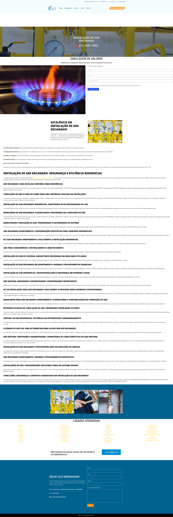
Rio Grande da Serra (108, 440)
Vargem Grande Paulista (152, 440)
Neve (80, 515)
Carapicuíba (21, 436)
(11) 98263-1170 (112, 1)
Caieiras (21, 432)
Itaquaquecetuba (64, 440)
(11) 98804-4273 (122, 1)
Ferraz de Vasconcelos (64, 427)
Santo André (152, 429)
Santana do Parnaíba (152, 427)
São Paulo (20, 425)
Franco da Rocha (64, 431)
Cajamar (21, 434)
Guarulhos (64, 434)
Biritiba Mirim (20, 431)
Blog (82, 8)
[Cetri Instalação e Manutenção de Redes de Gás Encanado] (52, 8)
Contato (88, 8)
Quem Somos (67, 8)
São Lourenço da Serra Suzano (152, 434)
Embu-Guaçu (64, 425)
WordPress (91, 515)
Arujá (20, 427)
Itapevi (64, 438)
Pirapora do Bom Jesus (108, 434)
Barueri (21, 429)
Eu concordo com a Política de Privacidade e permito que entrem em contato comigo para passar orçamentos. (115, 85)
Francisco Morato (64, 429)
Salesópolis (108, 442)
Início (60, 8)
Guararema (65, 432)
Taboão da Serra (152, 438)
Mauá (108, 429)
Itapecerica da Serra (65, 436)
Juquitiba (108, 425)
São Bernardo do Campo (152, 431)
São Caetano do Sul (152, 432)
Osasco (108, 432)
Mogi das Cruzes (108, 431)
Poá (108, 436)
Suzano (152, 436)
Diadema (21, 440)
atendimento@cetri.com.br (92, 1)
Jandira (64, 442)
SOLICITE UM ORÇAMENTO (117, 8)
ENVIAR (91, 505)
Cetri (57, 136)
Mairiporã (108, 427)
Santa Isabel (152, 425)
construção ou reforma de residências (43, 178)
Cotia (21, 438)
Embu (20, 442)
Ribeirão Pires (108, 438)
